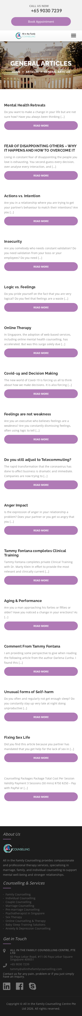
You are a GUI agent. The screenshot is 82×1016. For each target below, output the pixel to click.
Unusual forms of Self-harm (29, 692)
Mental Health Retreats (25, 105)
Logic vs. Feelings (19, 287)
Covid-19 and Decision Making (31, 373)
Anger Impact (16, 505)
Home (16, 72)
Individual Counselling (20, 898)
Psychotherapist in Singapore (25, 913)
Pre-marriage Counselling (23, 909)
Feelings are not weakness (27, 414)
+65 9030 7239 (46, 10)
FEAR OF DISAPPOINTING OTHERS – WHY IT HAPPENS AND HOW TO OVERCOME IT (40, 148)
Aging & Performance (23, 601)
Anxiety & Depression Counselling (28, 928)
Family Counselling (18, 894)
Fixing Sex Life (17, 737)
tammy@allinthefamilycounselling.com (36, 969)
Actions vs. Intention (22, 196)
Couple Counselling (18, 902)
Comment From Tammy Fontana (32, 646)
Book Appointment (41, 21)
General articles (57, 72)
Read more (41, 125)
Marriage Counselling (20, 906)
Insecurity (13, 241)
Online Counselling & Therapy (26, 921)
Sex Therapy (14, 917)
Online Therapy (17, 328)
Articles (32, 72)
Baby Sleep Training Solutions (25, 924)
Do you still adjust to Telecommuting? (37, 460)
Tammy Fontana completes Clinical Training (35, 553)
